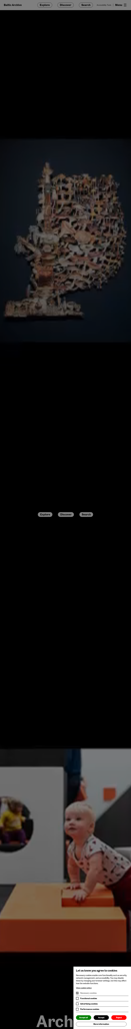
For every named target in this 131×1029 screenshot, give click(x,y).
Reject (119, 1017)
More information (101, 1024)
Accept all (83, 1017)
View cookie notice (84, 988)
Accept (101, 1017)
